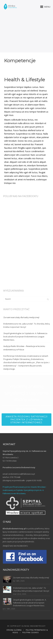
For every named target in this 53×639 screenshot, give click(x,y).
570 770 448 (15, 477)
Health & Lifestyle (24, 79)
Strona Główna (13, 630)
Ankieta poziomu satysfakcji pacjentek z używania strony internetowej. (27, 419)
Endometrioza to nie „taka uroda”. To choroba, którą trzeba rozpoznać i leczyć (26, 325)
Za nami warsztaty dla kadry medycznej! (21, 317)
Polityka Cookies (30, 632)
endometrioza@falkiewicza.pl (21, 474)
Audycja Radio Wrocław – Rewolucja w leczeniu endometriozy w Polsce (24, 348)
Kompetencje (20, 60)
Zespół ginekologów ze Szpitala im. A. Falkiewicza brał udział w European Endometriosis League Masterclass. (25, 336)
